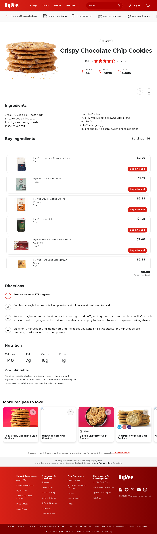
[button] (96, 61)
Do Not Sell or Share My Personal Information (47, 526)
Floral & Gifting (48, 492)
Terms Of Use (85, 526)
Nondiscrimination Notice (88, 531)
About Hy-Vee (74, 480)
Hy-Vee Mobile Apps (102, 492)
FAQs (70, 504)
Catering (46, 508)
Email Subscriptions (25, 485)
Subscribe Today (121, 453)
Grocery (45, 482)
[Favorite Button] (140, 91)
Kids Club (97, 498)
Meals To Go (47, 487)
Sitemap (11, 526)
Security (73, 526)
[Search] (119, 5)
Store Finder (21, 509)
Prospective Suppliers (54, 531)
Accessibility (107, 531)
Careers (71, 493)
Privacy (20, 526)
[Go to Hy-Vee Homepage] (12, 5)
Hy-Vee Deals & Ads (101, 482)
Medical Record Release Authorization (118, 526)
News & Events (74, 498)
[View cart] (148, 6)
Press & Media (22, 504)
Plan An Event (48, 513)
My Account (21, 490)
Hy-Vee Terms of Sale (102, 463)
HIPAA (96, 526)
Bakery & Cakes (49, 498)
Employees (142, 526)
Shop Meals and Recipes (103, 487)
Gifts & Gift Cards (49, 503)
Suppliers (70, 531)
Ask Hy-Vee (21, 480)
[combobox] (104, 5)
